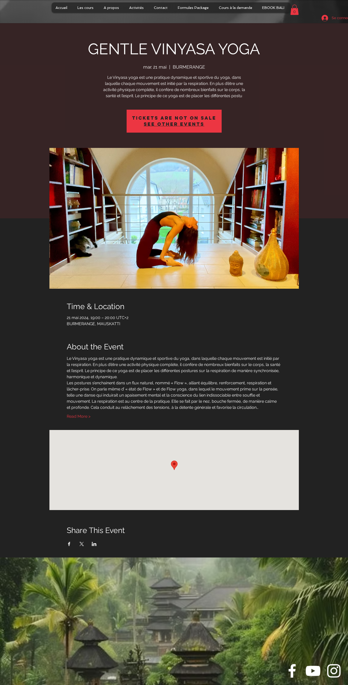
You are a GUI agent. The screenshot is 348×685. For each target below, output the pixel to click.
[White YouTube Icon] (313, 671)
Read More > (78, 416)
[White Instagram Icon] (334, 671)
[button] (294, 10)
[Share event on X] (81, 544)
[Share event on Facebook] (69, 544)
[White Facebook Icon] (292, 671)
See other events (174, 124)
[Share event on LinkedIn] (94, 544)
